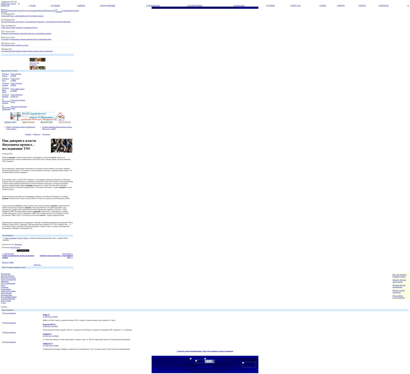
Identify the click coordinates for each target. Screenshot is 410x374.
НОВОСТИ (5, 6)
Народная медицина (8, 278)
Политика (46, 134)
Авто (75, 11)
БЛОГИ (363, 6)
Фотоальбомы (6, 289)
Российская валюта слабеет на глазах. (15, 45)
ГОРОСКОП (240, 6)
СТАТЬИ (32, 6)
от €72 (12, 102)
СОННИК (56, 6)
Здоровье (34, 11)
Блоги (3, 285)
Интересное (49, 11)
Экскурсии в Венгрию (18, 107)
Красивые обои (6, 295)
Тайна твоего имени (8, 291)
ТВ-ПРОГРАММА (195, 6)
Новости (37, 134)
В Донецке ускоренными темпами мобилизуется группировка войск (26, 39)
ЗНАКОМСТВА (154, 6)
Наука (41, 11)
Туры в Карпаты (16, 95)
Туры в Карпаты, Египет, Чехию (16, 238)
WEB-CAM (296, 6)
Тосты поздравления (8, 279)
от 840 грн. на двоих (50, 326)
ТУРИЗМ (271, 6)
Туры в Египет (15, 74)
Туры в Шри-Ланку (17, 89)
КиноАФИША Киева (9, 297)
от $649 (13, 76)
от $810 (13, 85)
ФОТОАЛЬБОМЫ (108, 6)
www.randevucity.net (204, 366)
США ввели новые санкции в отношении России (19, 28)
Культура (12, 11)
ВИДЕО (342, 6)
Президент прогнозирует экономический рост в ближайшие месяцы (26, 33)
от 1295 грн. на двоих (51, 345)
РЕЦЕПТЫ (384, 6)
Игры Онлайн (6, 301)
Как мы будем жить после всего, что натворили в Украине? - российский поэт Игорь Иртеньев (36, 22)
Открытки (4, 287)
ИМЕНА (82, 6)
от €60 (12, 108)
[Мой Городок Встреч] (37, 120)
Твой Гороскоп (6, 293)
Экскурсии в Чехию (17, 100)
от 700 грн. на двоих (50, 317)
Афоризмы (5, 281)
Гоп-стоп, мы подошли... (34, 62)
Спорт (19, 11)
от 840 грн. (14, 96)
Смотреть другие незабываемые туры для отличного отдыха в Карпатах (205, 351)
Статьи (3, 303)
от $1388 (13, 91)
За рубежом (58, 10)
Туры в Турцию (16, 83)
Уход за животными (8, 283)
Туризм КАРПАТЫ (8, 299)
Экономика (68, 11)
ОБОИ (323, 6)
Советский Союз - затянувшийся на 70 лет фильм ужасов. (22, 16)
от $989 (13, 80)
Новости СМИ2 (8, 262)
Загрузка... (37, 265)
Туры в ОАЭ (15, 79)
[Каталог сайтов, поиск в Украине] (200, 362)
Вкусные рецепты (7, 276)
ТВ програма (5, 274)
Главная (28, 134)
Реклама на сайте (243, 8)
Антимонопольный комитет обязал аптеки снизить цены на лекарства (27, 51)
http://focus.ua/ (15, 247)
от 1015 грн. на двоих (51, 336)
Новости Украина (4, 10)
